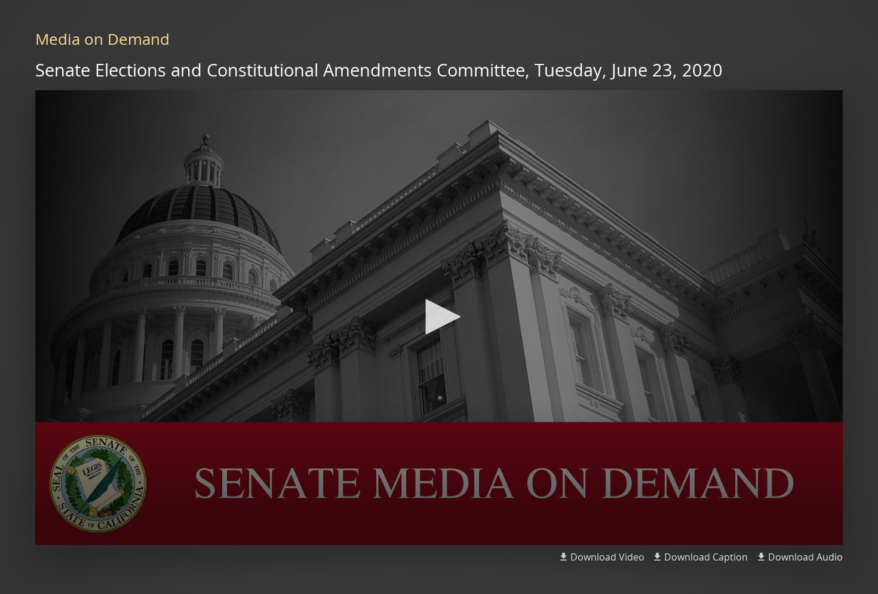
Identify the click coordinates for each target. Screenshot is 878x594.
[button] (439, 316)
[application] (439, 317)
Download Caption (706, 557)
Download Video (607, 557)
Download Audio (805, 557)
